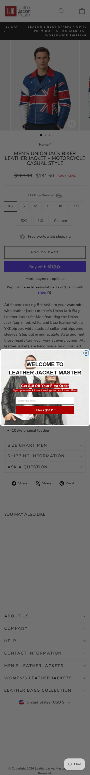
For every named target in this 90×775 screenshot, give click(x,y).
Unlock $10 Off (45, 410)
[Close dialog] (86, 353)
